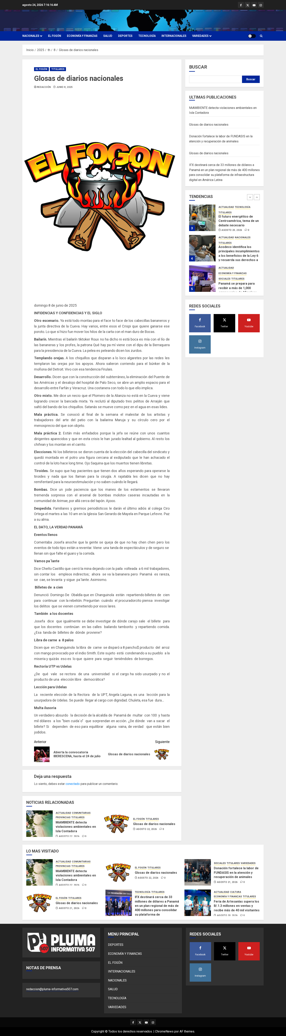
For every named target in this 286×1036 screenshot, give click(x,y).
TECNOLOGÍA (147, 35)
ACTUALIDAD (63, 813)
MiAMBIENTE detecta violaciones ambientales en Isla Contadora (76, 827)
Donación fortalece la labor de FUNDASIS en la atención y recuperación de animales (236, 872)
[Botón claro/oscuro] (252, 36)
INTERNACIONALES (173, 35)
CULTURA (235, 892)
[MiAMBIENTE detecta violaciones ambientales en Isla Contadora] (39, 823)
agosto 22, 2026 (69, 836)
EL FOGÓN (54, 35)
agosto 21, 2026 (227, 882)
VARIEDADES (200, 35)
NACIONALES (30, 35)
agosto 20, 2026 (231, 230)
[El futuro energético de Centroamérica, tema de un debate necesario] (202, 218)
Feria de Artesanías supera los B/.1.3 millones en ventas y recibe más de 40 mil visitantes (237, 906)
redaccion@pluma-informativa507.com (52, 989)
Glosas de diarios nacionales (154, 824)
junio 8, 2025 (64, 87)
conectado (73, 784)
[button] (261, 36)
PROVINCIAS (63, 817)
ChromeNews (164, 1031)
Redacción (44, 87)
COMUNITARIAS (81, 813)
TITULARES (57, 69)
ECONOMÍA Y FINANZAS (82, 35)
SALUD (107, 35)
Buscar (198, 67)
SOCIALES (224, 278)
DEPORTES (125, 35)
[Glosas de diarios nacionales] (117, 823)
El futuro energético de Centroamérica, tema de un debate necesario (238, 221)
